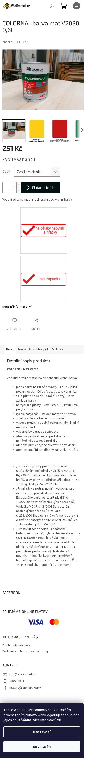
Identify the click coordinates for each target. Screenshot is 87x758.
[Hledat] (52, 5)
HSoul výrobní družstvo (25, 688)
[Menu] (76, 5)
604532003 (16, 681)
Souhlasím (42, 746)
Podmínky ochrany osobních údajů (25, 651)
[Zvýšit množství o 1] (18, 185)
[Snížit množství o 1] (18, 190)
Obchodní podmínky (16, 645)
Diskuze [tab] (57, 349)
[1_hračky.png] (44, 214)
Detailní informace (14, 306)
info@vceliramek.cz (23, 674)
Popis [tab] (10, 349)
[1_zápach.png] (44, 262)
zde (59, 720)
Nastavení (41, 731)
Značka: (15, 42)
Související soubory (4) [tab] (33, 349)
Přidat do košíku (43, 187)
